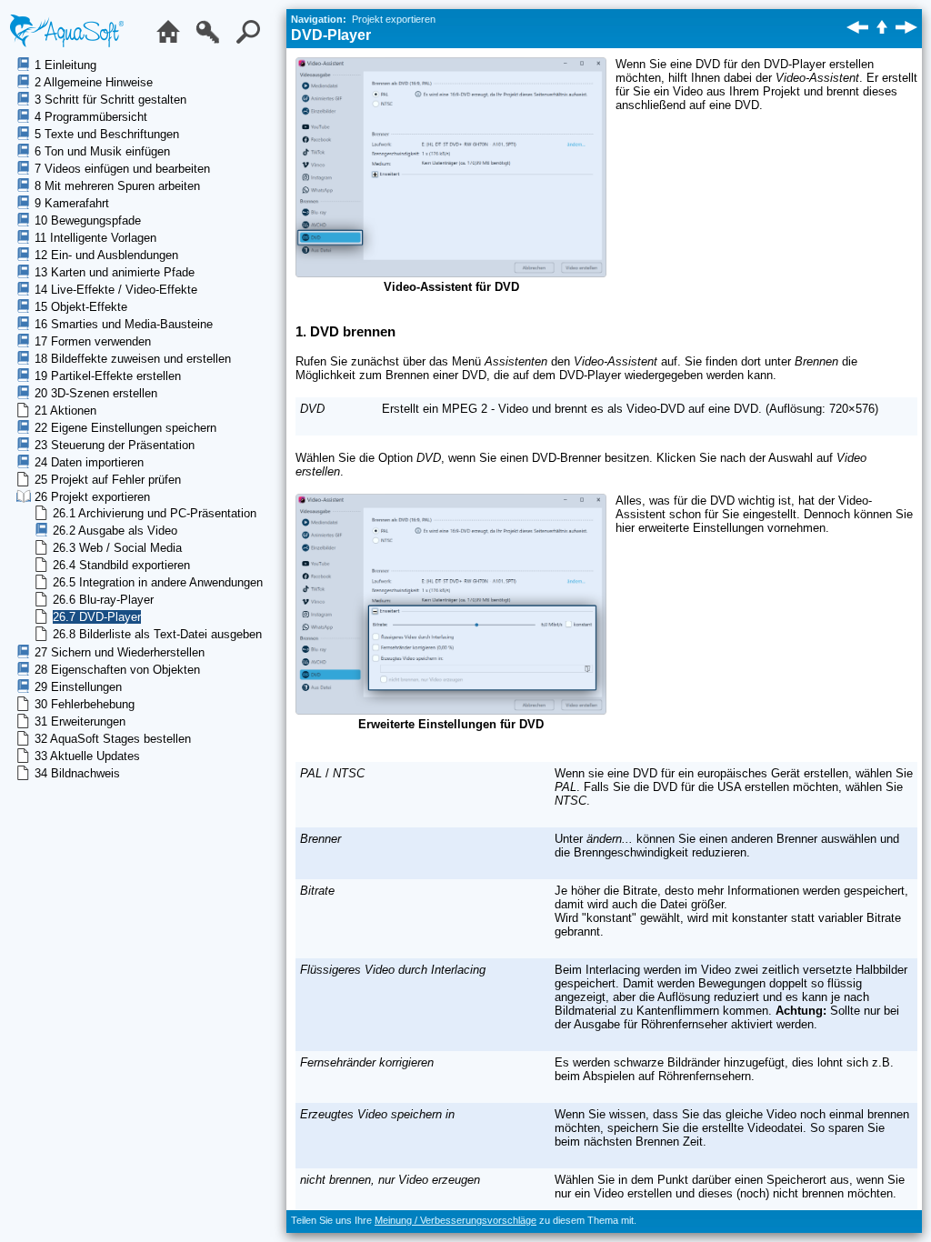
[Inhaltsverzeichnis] (173, 41)
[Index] (213, 41)
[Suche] (253, 41)
